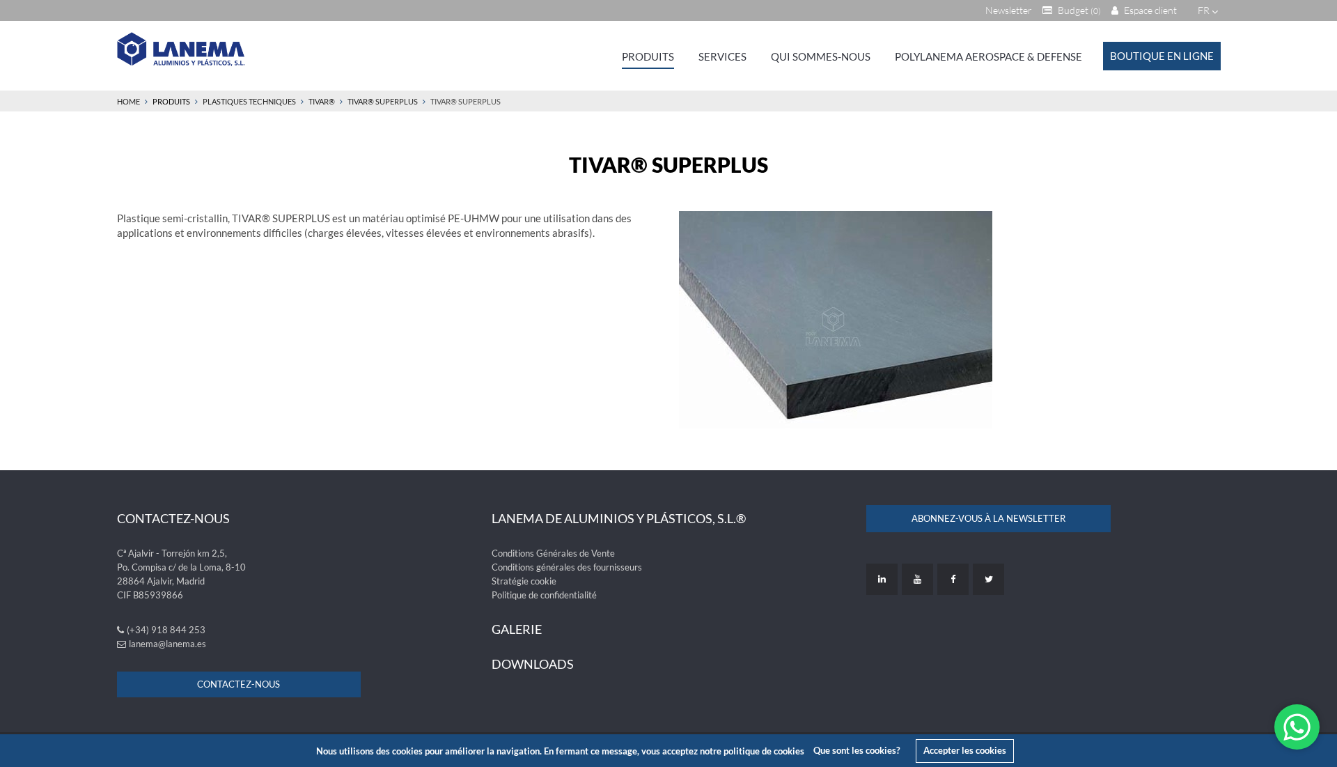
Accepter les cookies (964, 750)
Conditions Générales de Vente (553, 553)
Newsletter (1008, 10)
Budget (1078, 10)
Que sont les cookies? (856, 750)
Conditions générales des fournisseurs (567, 567)
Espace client (1149, 10)
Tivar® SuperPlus (382, 101)
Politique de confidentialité (544, 595)
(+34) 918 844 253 (166, 629)
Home (128, 101)
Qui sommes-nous (820, 56)
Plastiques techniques (249, 101)
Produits (648, 56)
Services (722, 56)
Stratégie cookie (524, 581)
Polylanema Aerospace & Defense (988, 56)
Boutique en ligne (1162, 55)
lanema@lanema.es (167, 643)
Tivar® (321, 101)
